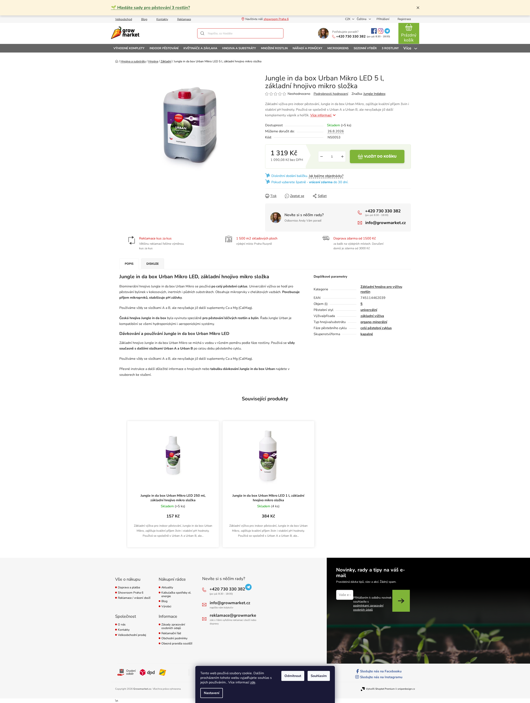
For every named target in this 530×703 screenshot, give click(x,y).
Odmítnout (292, 676)
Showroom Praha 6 (130, 593)
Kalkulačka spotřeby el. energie (176, 594)
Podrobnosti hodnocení (331, 93)
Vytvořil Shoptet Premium (380, 688)
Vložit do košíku (380, 156)
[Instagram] (380, 31)
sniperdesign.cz (406, 688)
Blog (144, 19)
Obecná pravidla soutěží (176, 643)
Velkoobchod (123, 19)
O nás (122, 625)
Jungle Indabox (374, 93)
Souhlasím (319, 676)
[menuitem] (129, 48)
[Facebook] (374, 31)
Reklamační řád (171, 633)
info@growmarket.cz (385, 223)
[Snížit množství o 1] (321, 156)
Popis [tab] (129, 264)
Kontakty (162, 19)
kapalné (366, 334)
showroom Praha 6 (276, 19)
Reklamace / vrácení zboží (134, 598)
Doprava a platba (129, 587)
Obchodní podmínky (174, 638)
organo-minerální (373, 322)
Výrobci (166, 606)
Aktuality (167, 587)
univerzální (368, 310)
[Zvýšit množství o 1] (342, 156)
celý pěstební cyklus (376, 328)
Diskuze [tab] (152, 264)
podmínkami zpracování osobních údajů (368, 608)
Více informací (321, 115)
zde (252, 682)
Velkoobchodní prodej (132, 635)
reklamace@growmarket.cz (236, 615)
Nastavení (211, 693)
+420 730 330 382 (351, 36)
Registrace (404, 19)
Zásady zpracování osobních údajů (173, 626)
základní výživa (372, 316)
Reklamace (184, 19)
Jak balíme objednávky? (326, 176)
